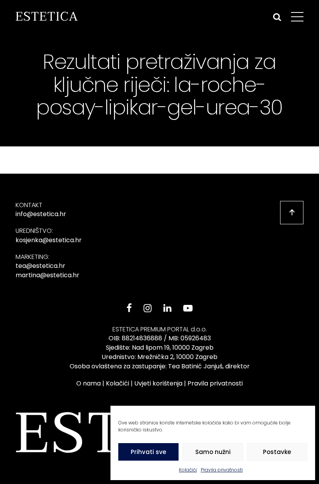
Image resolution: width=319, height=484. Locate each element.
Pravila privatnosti (222, 469)
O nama (88, 383)
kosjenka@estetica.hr (49, 240)
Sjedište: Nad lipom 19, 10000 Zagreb (160, 347)
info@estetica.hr (41, 213)
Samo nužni (213, 452)
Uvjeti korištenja (158, 383)
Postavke (277, 452)
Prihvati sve (148, 452)
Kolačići (188, 469)
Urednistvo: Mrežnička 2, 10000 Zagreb (159, 356)
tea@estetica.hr (40, 265)
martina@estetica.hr (47, 275)
